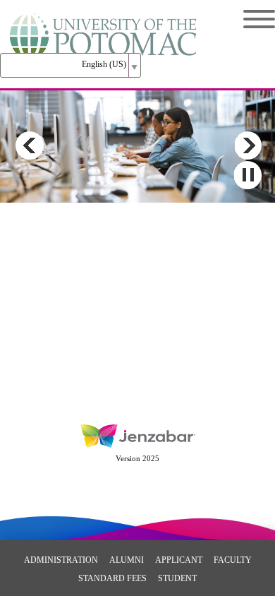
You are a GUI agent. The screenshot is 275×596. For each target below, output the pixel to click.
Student (177, 578)
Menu (248, 19)
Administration (61, 560)
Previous (30, 145)
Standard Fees (112, 578)
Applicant (178, 560)
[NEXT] (247, 145)
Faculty (233, 560)
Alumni (126, 560)
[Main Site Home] (104, 25)
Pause (247, 175)
